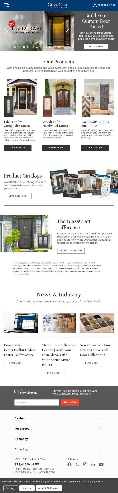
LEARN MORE (18, 147)
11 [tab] (59, 47)
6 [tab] (37, 47)
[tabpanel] (37, 31)
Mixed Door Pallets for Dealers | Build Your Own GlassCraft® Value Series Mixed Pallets (59, 355)
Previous (6, 28)
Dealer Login (106, 5)
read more (15, 363)
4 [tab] (28, 47)
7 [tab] (41, 47)
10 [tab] (54, 47)
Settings (11, 488)
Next (68, 28)
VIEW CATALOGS (18, 196)
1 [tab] (15, 47)
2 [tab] (19, 47)
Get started (96, 46)
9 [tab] (50, 47)
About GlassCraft (71, 250)
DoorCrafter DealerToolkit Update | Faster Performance (20, 350)
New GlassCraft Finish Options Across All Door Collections (97, 350)
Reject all (27, 488)
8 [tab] (46, 47)
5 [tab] (33, 47)
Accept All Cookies (48, 488)
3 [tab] (24, 47)
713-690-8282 (26, 464)
